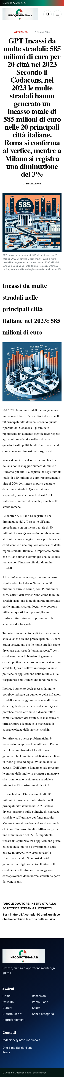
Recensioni (39, 996)
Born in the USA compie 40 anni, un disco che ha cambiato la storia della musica (31, 917)
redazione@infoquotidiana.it (21, 1040)
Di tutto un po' (12, 1014)
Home (6, 996)
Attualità (21, 32)
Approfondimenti (13, 1019)
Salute (36, 1008)
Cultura (7, 1008)
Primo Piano (40, 1002)
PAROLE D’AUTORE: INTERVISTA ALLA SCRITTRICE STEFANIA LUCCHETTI (29, 906)
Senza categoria (43, 1014)
